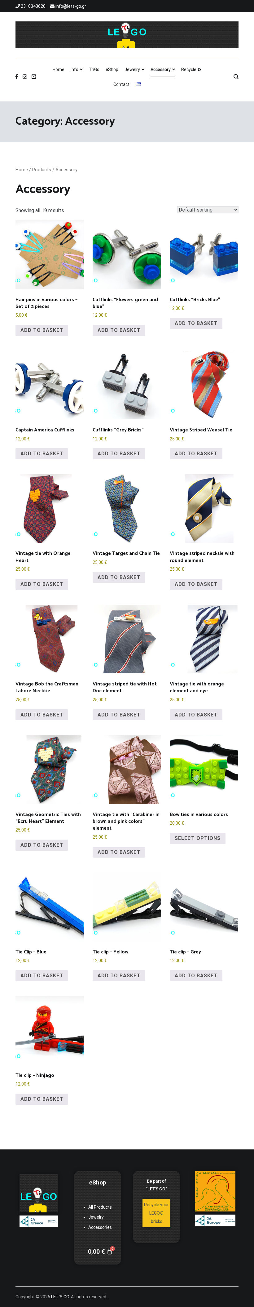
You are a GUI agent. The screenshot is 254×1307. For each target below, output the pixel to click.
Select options (198, 838)
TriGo (94, 69)
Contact (121, 84)
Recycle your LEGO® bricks (156, 1213)
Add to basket (41, 330)
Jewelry (132, 69)
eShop (112, 69)
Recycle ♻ (191, 69)
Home (58, 69)
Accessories (100, 1227)
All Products (100, 1207)
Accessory (161, 69)
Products (41, 169)
